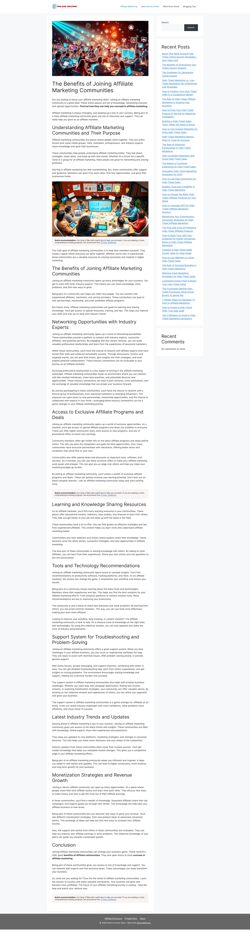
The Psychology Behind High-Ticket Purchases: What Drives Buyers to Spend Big (178, 292)
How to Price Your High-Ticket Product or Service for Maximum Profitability (179, 113)
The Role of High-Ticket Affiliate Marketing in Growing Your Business (179, 102)
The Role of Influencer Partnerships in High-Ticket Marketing (176, 148)
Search (165, 22)
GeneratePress (144, 923)
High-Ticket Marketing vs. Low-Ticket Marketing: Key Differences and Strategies (179, 83)
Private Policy (131, 918)
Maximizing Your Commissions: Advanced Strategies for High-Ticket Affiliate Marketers (178, 220)
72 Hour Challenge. (108, 242)
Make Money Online (150, 6)
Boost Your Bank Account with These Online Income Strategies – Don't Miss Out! (179, 57)
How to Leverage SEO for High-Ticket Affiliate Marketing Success (178, 208)
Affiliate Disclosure (113, 918)
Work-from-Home (171, 6)
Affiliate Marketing (128, 6)
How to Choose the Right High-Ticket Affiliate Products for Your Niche (179, 197)
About (142, 918)
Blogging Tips (189, 6)
